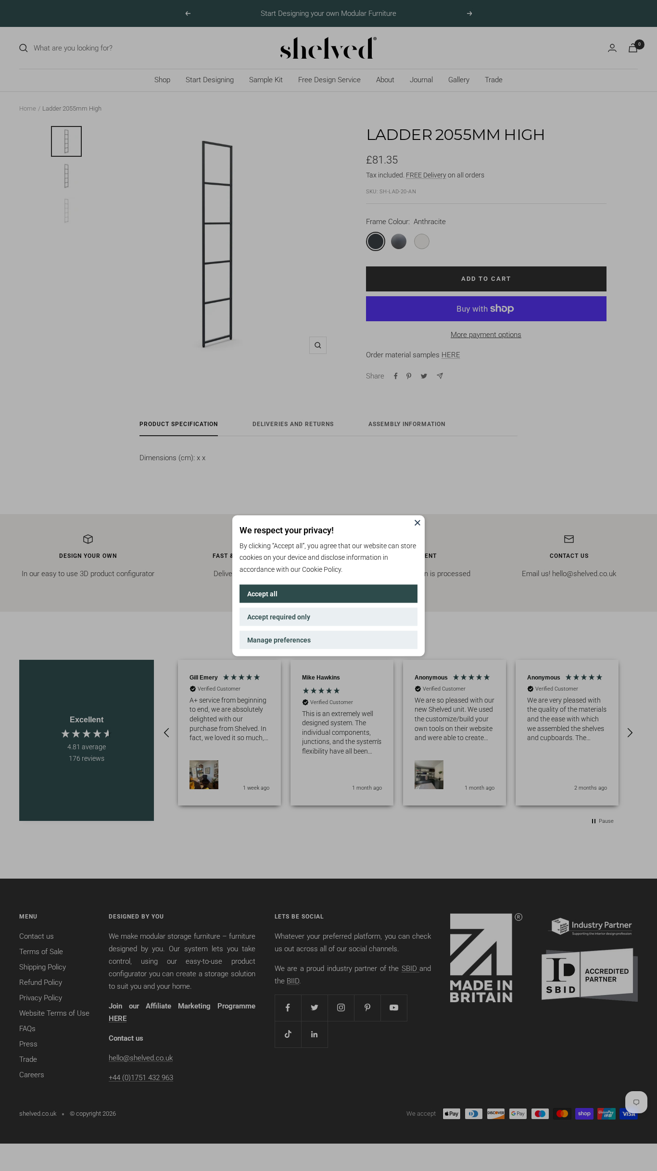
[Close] (417, 522)
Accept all (262, 593)
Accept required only (278, 616)
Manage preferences (279, 639)
